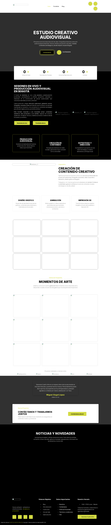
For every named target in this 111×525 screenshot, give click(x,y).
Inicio (49, 6)
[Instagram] (95, 8)
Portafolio (56, 6)
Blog (63, 6)
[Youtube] (95, 4)
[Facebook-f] (90, 4)
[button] (57, 113)
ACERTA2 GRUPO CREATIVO (16, 522)
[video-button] (59, 52)
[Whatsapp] (25, 517)
